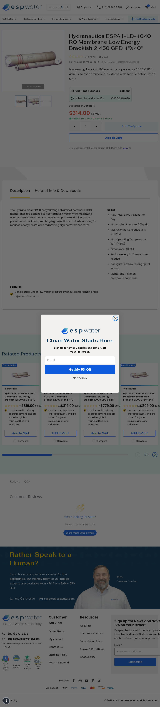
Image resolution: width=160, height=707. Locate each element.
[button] (6, 701)
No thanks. (80, 378)
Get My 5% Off (80, 369)
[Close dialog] (115, 318)
